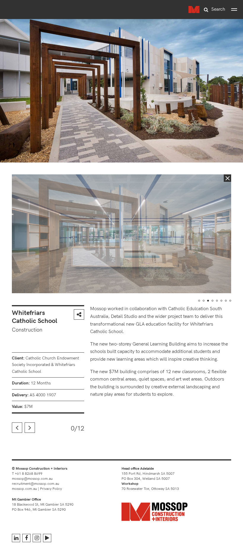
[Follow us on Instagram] (37, 538)
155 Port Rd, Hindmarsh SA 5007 (148, 473)
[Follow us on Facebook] (26, 538)
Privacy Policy (51, 489)
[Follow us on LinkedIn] (16, 538)
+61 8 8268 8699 (28, 473)
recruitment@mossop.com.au (35, 484)
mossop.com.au (24, 489)
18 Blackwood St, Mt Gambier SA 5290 (42, 504)
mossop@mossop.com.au (32, 479)
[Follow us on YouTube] (47, 538)
